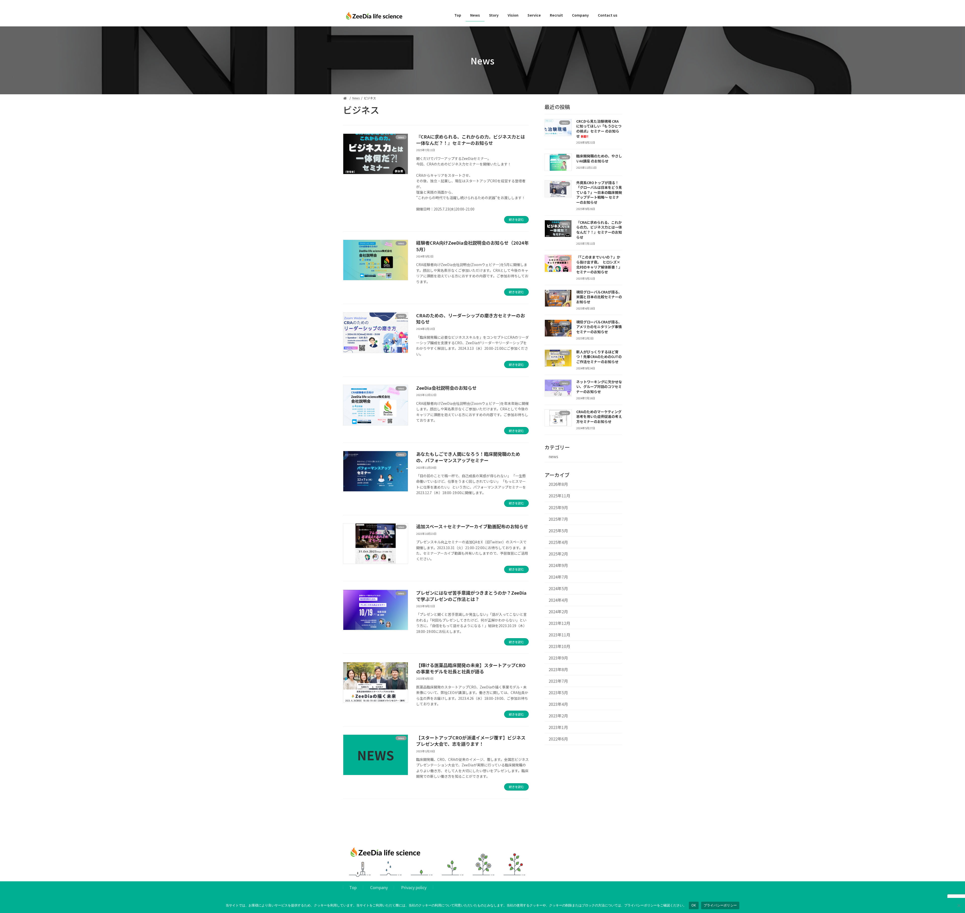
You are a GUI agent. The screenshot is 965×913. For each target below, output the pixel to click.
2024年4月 (558, 600)
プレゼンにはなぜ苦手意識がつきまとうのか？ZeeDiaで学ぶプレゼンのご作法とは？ (471, 595)
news (553, 456)
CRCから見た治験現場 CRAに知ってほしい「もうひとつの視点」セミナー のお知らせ (598, 129)
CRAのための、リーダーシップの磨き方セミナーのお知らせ (470, 318)
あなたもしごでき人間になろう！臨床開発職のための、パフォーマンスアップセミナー (468, 457)
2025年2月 (558, 554)
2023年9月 (558, 658)
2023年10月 (559, 646)
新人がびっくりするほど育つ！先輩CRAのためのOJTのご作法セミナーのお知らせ (599, 356)
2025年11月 (559, 496)
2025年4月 (558, 542)
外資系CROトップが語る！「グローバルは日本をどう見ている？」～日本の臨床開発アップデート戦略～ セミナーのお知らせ (599, 192)
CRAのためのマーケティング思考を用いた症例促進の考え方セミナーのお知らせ (599, 416)
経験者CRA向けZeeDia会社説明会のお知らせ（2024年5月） (472, 245)
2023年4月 (558, 704)
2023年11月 (559, 635)
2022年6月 (558, 739)
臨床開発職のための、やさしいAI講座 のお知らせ (599, 158)
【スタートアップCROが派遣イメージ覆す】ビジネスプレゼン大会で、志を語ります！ (470, 740)
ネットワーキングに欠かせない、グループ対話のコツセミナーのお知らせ (599, 386)
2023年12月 (559, 623)
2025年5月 (558, 531)
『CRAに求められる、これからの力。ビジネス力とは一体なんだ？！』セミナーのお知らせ (470, 139)
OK (693, 905)
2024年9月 (558, 565)
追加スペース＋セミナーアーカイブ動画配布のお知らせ (472, 526)
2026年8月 (558, 484)
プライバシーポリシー (720, 905)
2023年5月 (558, 692)
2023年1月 (558, 727)
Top (353, 887)
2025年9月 (558, 507)
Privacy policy (413, 887)
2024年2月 (558, 612)
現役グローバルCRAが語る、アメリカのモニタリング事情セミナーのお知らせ (599, 326)
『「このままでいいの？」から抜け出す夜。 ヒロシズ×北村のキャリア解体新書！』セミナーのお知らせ (599, 264)
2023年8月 (558, 669)
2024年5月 (558, 588)
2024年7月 (558, 577)
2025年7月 (558, 519)
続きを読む (516, 219)
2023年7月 (558, 681)
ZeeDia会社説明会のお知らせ (446, 387)
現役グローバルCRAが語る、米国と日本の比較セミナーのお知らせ (599, 296)
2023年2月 (558, 716)
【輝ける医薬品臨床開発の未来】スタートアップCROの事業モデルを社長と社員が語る (470, 668)
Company (379, 887)
